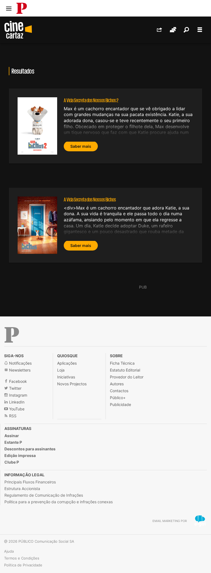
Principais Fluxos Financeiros (30, 482)
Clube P (11, 462)
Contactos (119, 390)
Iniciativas (66, 377)
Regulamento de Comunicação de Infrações (43, 495)
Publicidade (120, 404)
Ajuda (9, 551)
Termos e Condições (21, 558)
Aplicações (67, 363)
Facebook (17, 381)
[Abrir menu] (8, 8)
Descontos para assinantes (29, 448)
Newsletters (19, 370)
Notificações (20, 363)
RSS (12, 415)
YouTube (16, 409)
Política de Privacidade (23, 565)
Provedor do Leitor (126, 377)
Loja (61, 370)
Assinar (11, 435)
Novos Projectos (72, 383)
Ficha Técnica (122, 363)
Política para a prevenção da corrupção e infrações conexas (58, 501)
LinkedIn (16, 402)
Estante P (13, 442)
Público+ (118, 397)
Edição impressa (20, 455)
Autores (117, 383)
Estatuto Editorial (125, 370)
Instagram (17, 395)
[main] (105, 171)
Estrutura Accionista (22, 488)
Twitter (14, 388)
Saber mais (80, 146)
